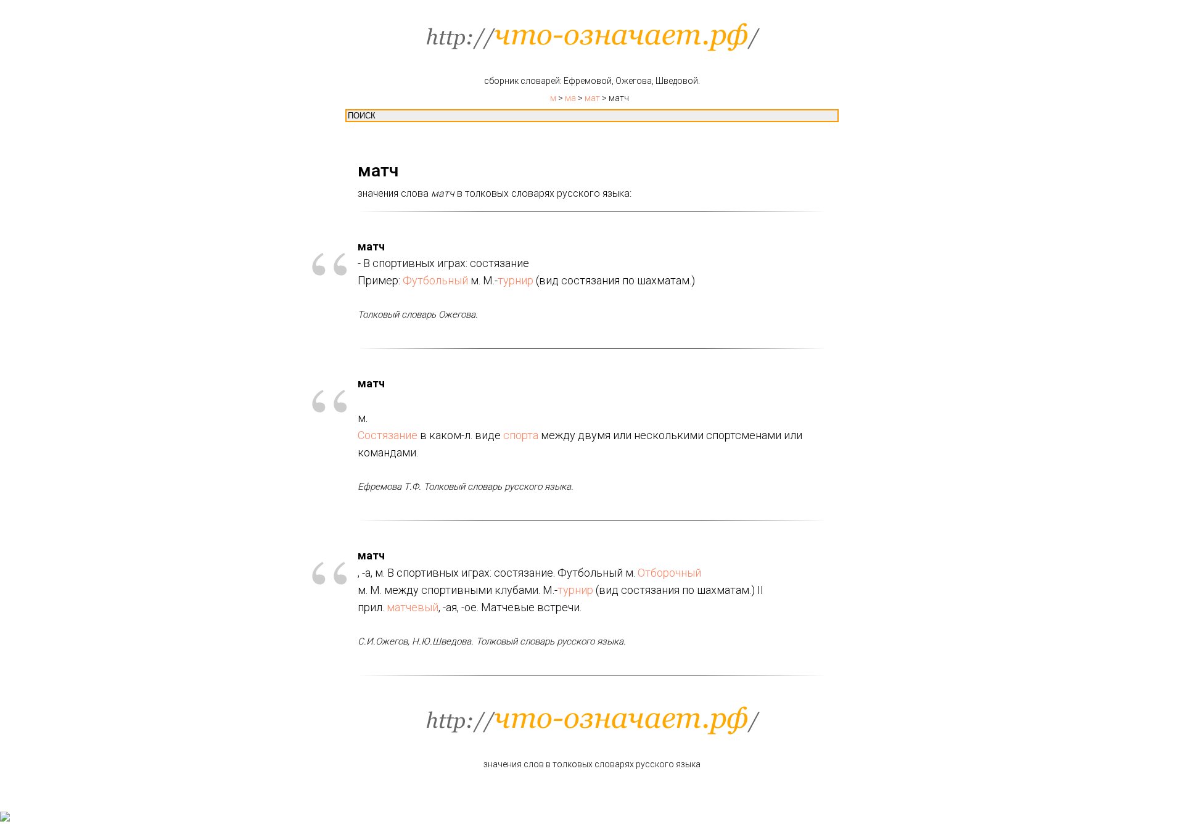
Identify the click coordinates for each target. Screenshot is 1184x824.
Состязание (387, 435)
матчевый (412, 607)
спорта (520, 435)
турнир (515, 280)
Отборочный (669, 572)
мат (592, 98)
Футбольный (435, 280)
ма (570, 98)
